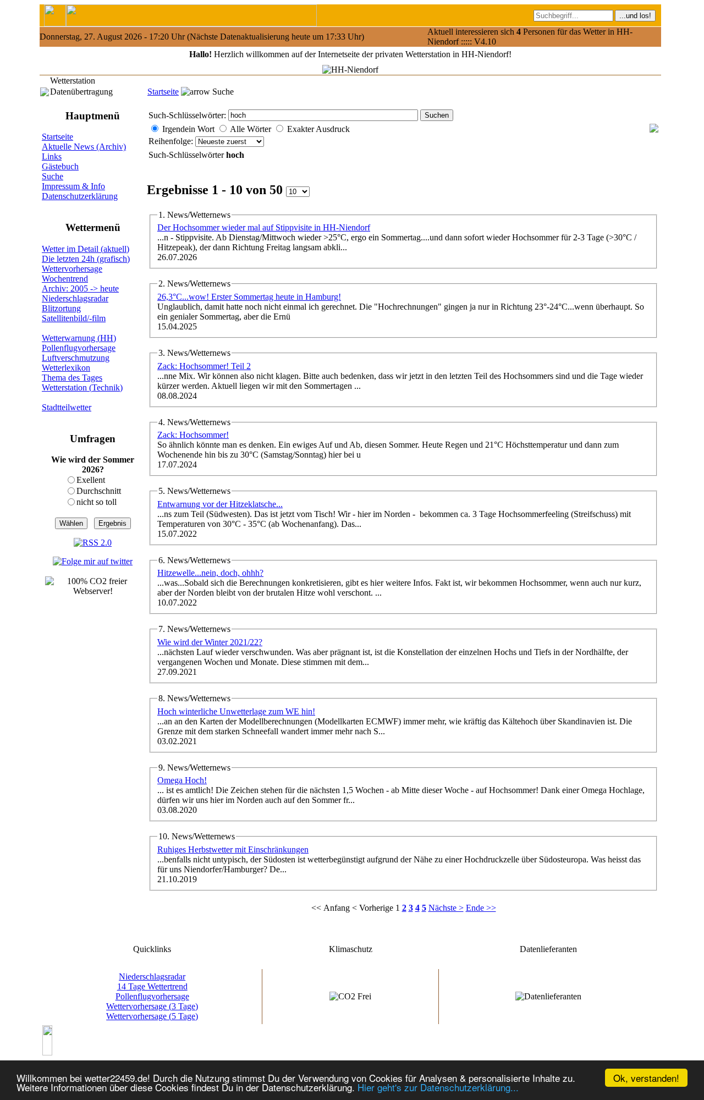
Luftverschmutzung (75, 357)
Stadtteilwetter (66, 407)
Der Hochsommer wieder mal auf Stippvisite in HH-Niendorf (263, 227)
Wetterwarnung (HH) (79, 338)
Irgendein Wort (188, 129)
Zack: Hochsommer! (193, 434)
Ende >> (481, 907)
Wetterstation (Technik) (82, 387)
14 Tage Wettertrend (152, 986)
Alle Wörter (250, 129)
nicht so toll (96, 502)
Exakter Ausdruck (318, 129)
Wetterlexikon (66, 367)
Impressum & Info (73, 186)
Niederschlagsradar (75, 298)
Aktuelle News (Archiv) (84, 146)
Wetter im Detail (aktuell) (85, 249)
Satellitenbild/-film (74, 318)
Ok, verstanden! (646, 1078)
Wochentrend (65, 278)
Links (52, 156)
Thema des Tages (72, 377)
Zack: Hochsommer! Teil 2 (204, 366)
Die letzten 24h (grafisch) (86, 258)
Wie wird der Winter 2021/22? (209, 642)
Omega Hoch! (182, 780)
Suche (52, 176)
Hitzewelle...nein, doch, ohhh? (210, 573)
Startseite (163, 91)
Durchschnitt (98, 491)
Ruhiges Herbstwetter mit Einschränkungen (233, 849)
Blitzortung (61, 308)
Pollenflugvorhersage (79, 348)
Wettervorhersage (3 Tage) (152, 1006)
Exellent (90, 480)
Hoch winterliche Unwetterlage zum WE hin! (236, 711)
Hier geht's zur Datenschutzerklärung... (438, 1087)
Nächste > (446, 907)
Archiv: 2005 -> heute (80, 288)
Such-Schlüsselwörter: (187, 115)
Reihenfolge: (171, 141)
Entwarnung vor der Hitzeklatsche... (220, 504)
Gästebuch (60, 166)
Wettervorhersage (72, 268)
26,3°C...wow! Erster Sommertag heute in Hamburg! (249, 296)
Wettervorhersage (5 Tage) (152, 1016)
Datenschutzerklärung (80, 196)
